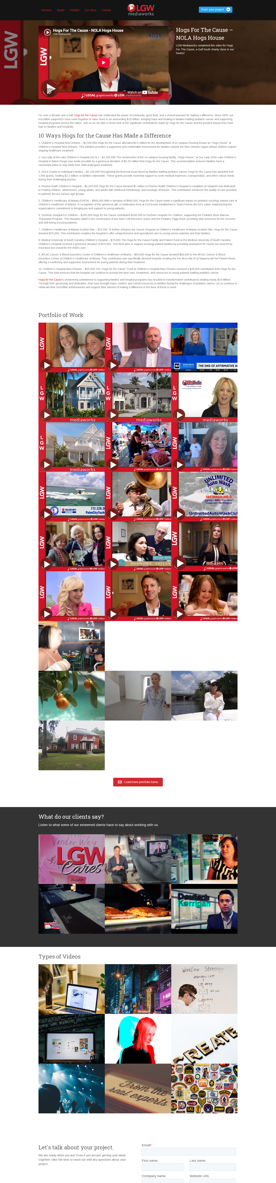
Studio (60, 10)
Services (46, 10)
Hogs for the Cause (85, 115)
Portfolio (74, 10)
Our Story (90, 10)
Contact (106, 10)
